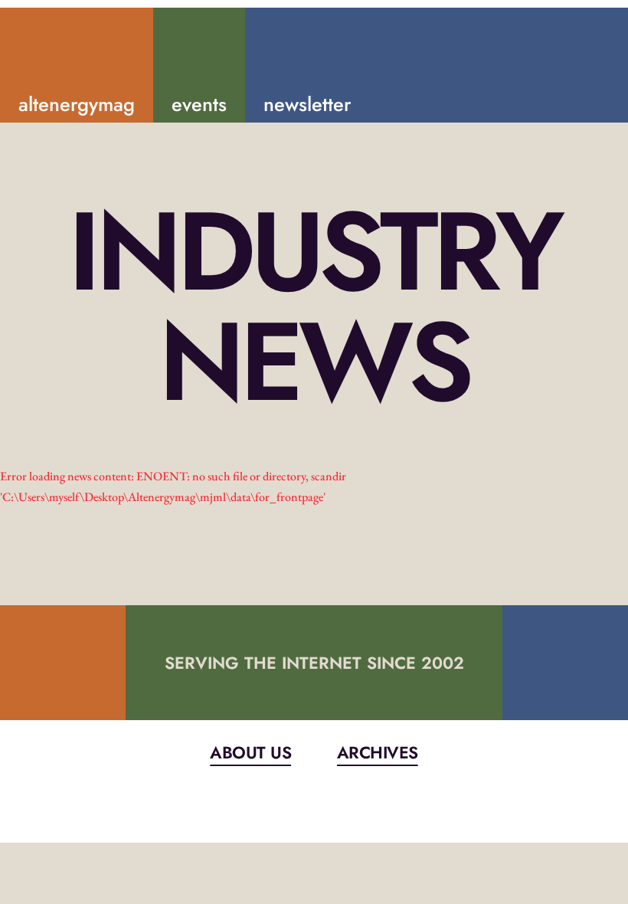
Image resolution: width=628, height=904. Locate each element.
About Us (250, 753)
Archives (377, 753)
